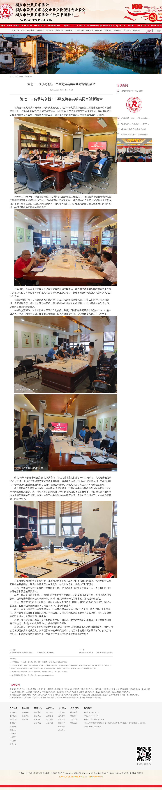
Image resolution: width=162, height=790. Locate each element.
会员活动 (49, 716)
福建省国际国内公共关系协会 (20, 698)
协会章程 (13, 737)
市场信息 (127, 30)
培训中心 (108, 30)
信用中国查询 (114, 695)
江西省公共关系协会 (102, 692)
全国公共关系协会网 (93, 698)
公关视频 (61, 726)
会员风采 (49, 723)
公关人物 (61, 712)
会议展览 (118, 30)
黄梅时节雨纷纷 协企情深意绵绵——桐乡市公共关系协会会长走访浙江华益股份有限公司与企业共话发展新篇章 (33, 653)
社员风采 (73, 712)
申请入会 (13, 744)
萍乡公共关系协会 (39, 698)
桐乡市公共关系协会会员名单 (133, 129)
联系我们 (14, 36)
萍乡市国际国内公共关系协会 (43, 695)
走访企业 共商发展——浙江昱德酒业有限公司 (96, 653)
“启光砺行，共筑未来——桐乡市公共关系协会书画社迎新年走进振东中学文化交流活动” (135, 124)
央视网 (122, 695)
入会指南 (13, 741)
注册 (149, 31)
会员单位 (49, 712)
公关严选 (89, 30)
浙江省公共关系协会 (17, 689)
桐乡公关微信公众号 (17, 692)
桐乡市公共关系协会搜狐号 (105, 689)
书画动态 (73, 723)
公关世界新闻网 (122, 689)
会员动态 (37, 723)
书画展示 (73, 716)
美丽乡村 (25, 719)
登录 (159, 31)
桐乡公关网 (146, 689)
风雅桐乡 (25, 712)
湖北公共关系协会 (132, 695)
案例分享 (61, 723)
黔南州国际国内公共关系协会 (20, 695)
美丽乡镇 (25, 716)
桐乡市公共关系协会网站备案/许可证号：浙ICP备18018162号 (81, 777)
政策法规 (37, 719)
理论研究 (99, 30)
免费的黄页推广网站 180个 (132, 91)
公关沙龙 (61, 719)
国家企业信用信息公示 (99, 695)
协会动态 (28, 76)
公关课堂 (61, 716)
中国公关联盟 (31, 689)
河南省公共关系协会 (54, 698)
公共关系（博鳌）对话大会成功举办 (135, 118)
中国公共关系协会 (48, 692)
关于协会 (21, 30)
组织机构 (13, 734)
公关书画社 (69, 30)
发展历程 (13, 716)
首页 (12, 76)
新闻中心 (40, 30)
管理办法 (13, 730)
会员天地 (49, 30)
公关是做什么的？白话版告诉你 (134, 135)
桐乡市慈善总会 (135, 689)
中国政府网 (85, 695)
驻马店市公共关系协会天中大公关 (67, 695)
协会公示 (59, 30)
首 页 (13, 30)
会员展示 (13, 712)
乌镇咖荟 (31, 30)
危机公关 (61, 730)
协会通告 (37, 712)
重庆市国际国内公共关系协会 (74, 698)
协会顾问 (13, 723)
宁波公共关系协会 (87, 689)
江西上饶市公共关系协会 (121, 692)
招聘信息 (137, 30)
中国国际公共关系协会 (55, 689)
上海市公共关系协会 (33, 692)
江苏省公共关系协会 (86, 692)
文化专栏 (80, 30)
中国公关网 (41, 689)
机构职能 (13, 726)
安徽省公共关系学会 (71, 689)
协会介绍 (13, 719)
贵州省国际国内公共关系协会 (67, 692)
